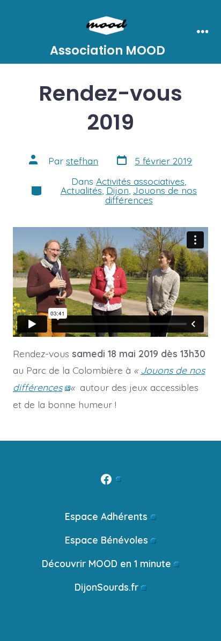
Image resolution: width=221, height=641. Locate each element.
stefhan (82, 161)
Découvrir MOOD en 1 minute (106, 563)
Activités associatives (140, 181)
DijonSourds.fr (106, 587)
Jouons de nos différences (151, 195)
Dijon (117, 190)
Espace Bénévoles (106, 540)
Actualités (81, 190)
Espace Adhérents (106, 516)
